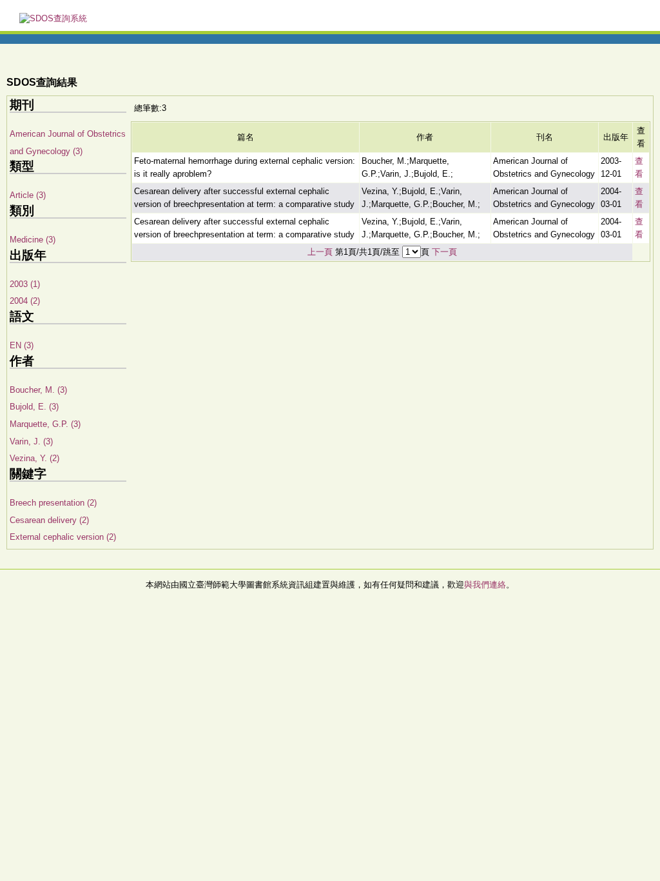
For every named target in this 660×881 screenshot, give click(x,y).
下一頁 (444, 252)
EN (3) (22, 345)
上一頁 (320, 252)
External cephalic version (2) (63, 537)
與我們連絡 (485, 584)
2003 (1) (25, 284)
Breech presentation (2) (53, 503)
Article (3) (28, 195)
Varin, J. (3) (31, 441)
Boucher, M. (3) (38, 390)
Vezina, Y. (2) (34, 458)
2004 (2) (25, 301)
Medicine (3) (32, 239)
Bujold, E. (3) (34, 406)
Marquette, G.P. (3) (45, 424)
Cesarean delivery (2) (49, 520)
